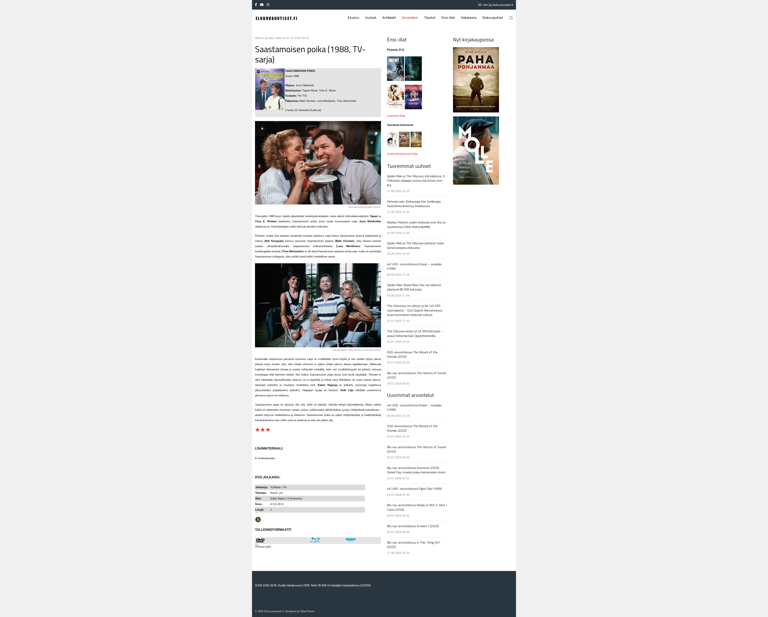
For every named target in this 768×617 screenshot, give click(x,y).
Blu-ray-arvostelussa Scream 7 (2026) (413, 526)
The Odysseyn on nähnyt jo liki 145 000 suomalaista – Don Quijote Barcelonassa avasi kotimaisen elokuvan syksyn (414, 310)
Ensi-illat (448, 18)
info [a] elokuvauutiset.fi (498, 4)
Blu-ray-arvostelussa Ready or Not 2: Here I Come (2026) (417, 507)
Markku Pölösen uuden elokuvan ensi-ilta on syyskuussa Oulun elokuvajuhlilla (416, 224)
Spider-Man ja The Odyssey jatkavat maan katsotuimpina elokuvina (415, 245)
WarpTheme (307, 611)
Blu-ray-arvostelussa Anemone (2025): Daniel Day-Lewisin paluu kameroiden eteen (416, 470)
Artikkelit (389, 18)
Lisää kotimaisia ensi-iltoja (402, 153)
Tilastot (430, 18)
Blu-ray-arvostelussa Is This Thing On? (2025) (413, 544)
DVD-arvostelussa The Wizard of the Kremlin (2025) (412, 354)
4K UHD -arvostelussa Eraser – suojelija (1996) (414, 266)
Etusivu (353, 18)
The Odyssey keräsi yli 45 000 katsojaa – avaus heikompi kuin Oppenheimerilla (415, 333)
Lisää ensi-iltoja (396, 115)
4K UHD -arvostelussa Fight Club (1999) (414, 488)
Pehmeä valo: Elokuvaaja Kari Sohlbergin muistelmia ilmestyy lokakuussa (414, 203)
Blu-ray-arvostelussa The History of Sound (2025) (416, 375)
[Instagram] (268, 4)
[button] (511, 18)
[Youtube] (262, 4)
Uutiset (370, 18)
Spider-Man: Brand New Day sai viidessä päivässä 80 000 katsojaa (414, 287)
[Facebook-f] (256, 4)
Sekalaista (468, 18)
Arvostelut (410, 18)
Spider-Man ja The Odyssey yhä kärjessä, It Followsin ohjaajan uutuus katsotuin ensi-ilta (416, 180)
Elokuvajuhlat (492, 18)
